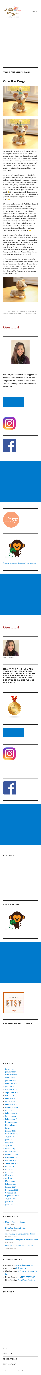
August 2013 (10, 1166)
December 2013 (11, 1154)
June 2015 (9, 1128)
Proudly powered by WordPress (15, 1371)
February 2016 (11, 1119)
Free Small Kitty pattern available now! (21, 1240)
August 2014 (10, 1137)
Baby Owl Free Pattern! (24, 1265)
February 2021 (11, 1084)
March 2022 (10, 1078)
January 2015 (10, 1131)
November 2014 (11, 1134)
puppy (19, 313)
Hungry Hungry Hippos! (15, 1222)
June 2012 (9, 1205)
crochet (5, 313)
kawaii (14, 313)
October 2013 (10, 1160)
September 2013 (12, 1163)
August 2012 (10, 1199)
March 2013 (10, 1181)
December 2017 (11, 1107)
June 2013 (9, 1172)
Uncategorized (10, 311)
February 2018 (11, 1104)
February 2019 (11, 1098)
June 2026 (9, 1069)
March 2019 (10, 1095)
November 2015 (11, 1125)
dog (10, 313)
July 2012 (9, 1202)
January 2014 (10, 1151)
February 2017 (11, 1113)
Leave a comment (30, 313)
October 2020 (11, 1089)
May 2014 (9, 1143)
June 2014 (9, 1140)
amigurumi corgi (32, 311)
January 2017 (10, 1116)
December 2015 (11, 1122)
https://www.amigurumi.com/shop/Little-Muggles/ (19, 563)
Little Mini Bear (21, 1268)
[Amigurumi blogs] (20, 707)
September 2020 (12, 1092)
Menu (34, 12)
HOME (6, 1349)
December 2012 (11, 1190)
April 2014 (9, 1146)
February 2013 (11, 1184)
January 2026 (10, 1072)
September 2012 (12, 1196)
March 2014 (10, 1149)
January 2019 (10, 1101)
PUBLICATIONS (9, 1364)
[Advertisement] (20, 45)
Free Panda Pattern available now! (19, 1246)
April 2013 (9, 1178)
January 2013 (10, 1187)
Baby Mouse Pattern (26, 1280)
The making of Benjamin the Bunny (20, 1234)
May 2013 (9, 1175)
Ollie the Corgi (14, 81)
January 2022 (10, 1081)
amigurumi (21, 311)
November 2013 (11, 1157)
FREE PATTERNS (28, 1277)
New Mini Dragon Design (15, 1228)
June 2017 (9, 1110)
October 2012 (10, 1193)
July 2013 (9, 1169)
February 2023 (11, 1075)
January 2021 (10, 1087)
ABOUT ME (7, 1354)
